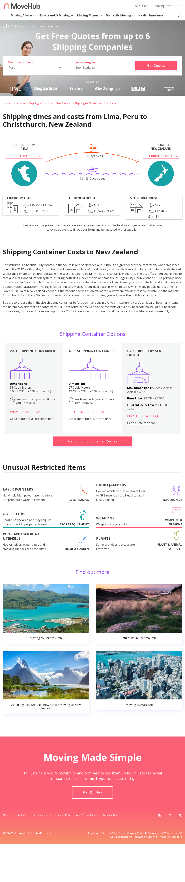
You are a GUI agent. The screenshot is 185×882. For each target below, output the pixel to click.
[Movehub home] (22, 6)
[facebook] (159, 815)
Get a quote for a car (141, 423)
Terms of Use (110, 815)
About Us (141, 6)
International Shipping (26, 103)
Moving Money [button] (87, 15)
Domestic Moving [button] (118, 15)
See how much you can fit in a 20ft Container (34, 401)
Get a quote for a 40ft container (90, 419)
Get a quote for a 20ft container (31, 419)
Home (6, 103)
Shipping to (161, 146)
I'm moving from (20, 62)
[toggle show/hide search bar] (177, 15)
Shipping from (24, 146)
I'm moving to (85, 62)
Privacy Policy (64, 815)
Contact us (22, 815)
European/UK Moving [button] (54, 15)
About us (7, 815)
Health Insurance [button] (150, 15)
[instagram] (180, 815)
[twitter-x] (170, 815)
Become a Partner (42, 815)
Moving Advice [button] (21, 15)
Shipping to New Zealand (56, 103)
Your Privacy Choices (87, 815)
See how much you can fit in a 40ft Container (92, 401)
